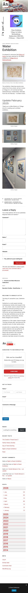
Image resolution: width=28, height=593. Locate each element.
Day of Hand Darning (8, 445)
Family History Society (8, 442)
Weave (9, 478)
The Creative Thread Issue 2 (10, 439)
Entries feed (5, 562)
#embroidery (8, 202)
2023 (5, 521)
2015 (5, 547)
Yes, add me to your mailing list (13, 259)
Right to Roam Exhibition (9, 448)
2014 (5, 550)
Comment (5, 217)
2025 (5, 514)
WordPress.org (6, 568)
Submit (6, 419)
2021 (5, 527)
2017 (5, 540)
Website (4, 251)
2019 (5, 534)
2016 (5, 543)
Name (4, 237)
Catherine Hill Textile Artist (13, 198)
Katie (17, 43)
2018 (5, 537)
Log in (4, 559)
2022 (5, 524)
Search (4, 426)
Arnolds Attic (8, 8)
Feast (3, 452)
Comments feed (6, 565)
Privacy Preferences (14, 587)
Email (4, 244)
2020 (5, 530)
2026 (5, 488)
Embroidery (7, 199)
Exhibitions (15, 199)
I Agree (14, 590)
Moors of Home (18, 203)
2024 (5, 517)
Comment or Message (9, 404)
